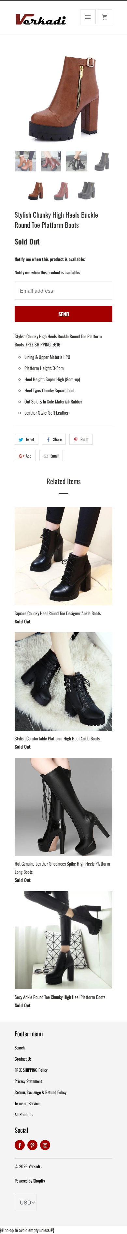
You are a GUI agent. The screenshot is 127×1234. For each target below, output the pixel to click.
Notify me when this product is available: (50, 259)
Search (20, 1047)
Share (57, 439)
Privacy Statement (28, 1081)
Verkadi (35, 1166)
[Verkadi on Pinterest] (32, 1145)
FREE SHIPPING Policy (31, 1070)
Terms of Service (27, 1103)
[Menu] (88, 17)
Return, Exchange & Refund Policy (40, 1092)
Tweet (30, 439)
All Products (24, 1114)
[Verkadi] (41, 20)
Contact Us (23, 1058)
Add (29, 455)
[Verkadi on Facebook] (20, 1145)
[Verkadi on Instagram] (45, 1145)
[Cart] (104, 17)
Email (54, 455)
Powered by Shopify (30, 1180)
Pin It (84, 439)
